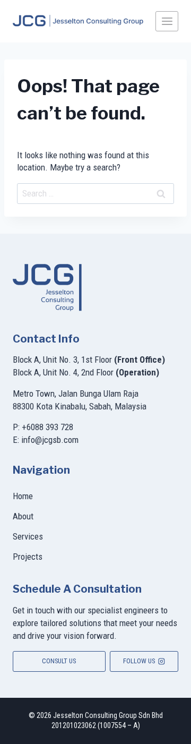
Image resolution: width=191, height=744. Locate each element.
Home (23, 496)
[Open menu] (166, 21)
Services (28, 536)
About (23, 516)
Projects (27, 556)
